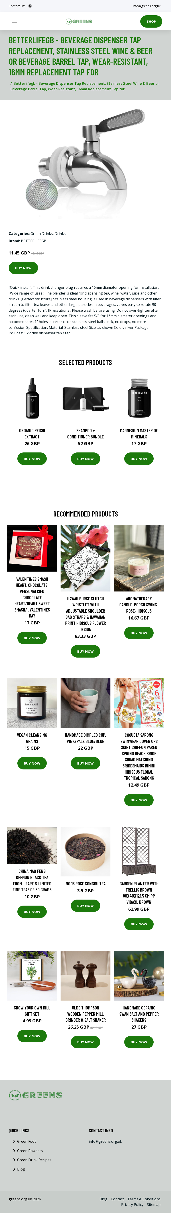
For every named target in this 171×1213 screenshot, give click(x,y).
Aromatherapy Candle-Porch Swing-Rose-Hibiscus (139, 605)
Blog (21, 1169)
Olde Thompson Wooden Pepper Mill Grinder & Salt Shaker (85, 1014)
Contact (117, 1199)
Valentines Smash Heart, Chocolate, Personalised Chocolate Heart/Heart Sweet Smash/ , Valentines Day (32, 597)
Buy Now (23, 268)
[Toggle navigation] (15, 21)
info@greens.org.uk (147, 6)
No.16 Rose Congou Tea (86, 883)
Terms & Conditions (144, 1199)
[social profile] (30, 6)
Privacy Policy (132, 1204)
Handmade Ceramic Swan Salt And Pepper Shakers (139, 1014)
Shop (151, 21)
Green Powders (30, 1150)
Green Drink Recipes (34, 1159)
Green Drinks (42, 233)
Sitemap (154, 1204)
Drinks (60, 233)
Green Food (27, 1141)
